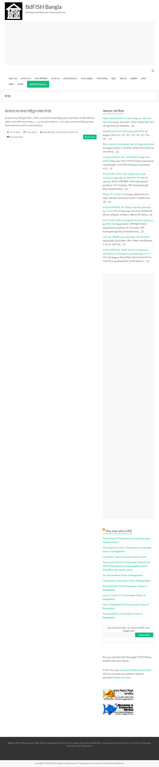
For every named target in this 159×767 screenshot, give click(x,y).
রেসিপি (11, 84)
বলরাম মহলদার (138, 131)
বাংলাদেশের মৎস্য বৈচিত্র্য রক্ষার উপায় (28, 110)
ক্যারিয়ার (133, 78)
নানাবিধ (20, 84)
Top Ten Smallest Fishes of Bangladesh (123, 575)
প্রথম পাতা (13, 78)
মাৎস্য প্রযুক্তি (87, 78)
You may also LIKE (118, 531)
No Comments (16, 137)
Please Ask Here (122, 677)
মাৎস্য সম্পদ (26, 78)
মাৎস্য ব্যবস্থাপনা (70, 78)
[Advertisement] (79, 43)
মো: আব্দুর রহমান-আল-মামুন (134, 177)
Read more (90, 137)
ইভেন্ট (113, 78)
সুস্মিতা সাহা (110, 223)
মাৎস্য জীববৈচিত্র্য (49, 132)
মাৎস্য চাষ (55, 78)
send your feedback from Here (135, 669)
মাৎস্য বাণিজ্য (102, 78)
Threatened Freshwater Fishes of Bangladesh (127, 580)
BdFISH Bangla (43, 6)
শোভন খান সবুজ (141, 236)
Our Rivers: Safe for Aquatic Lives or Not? (124, 556)
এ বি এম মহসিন (14, 132)
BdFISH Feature (38, 84)
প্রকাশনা (123, 78)
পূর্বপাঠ (143, 78)
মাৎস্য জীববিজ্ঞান (41, 78)
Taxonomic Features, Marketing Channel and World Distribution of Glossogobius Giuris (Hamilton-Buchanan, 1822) (126, 566)
